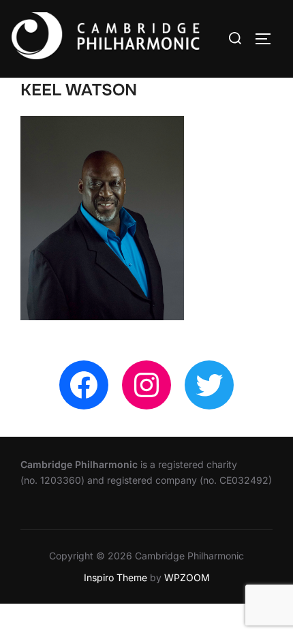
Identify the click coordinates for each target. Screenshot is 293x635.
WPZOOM (187, 577)
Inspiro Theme (115, 577)
